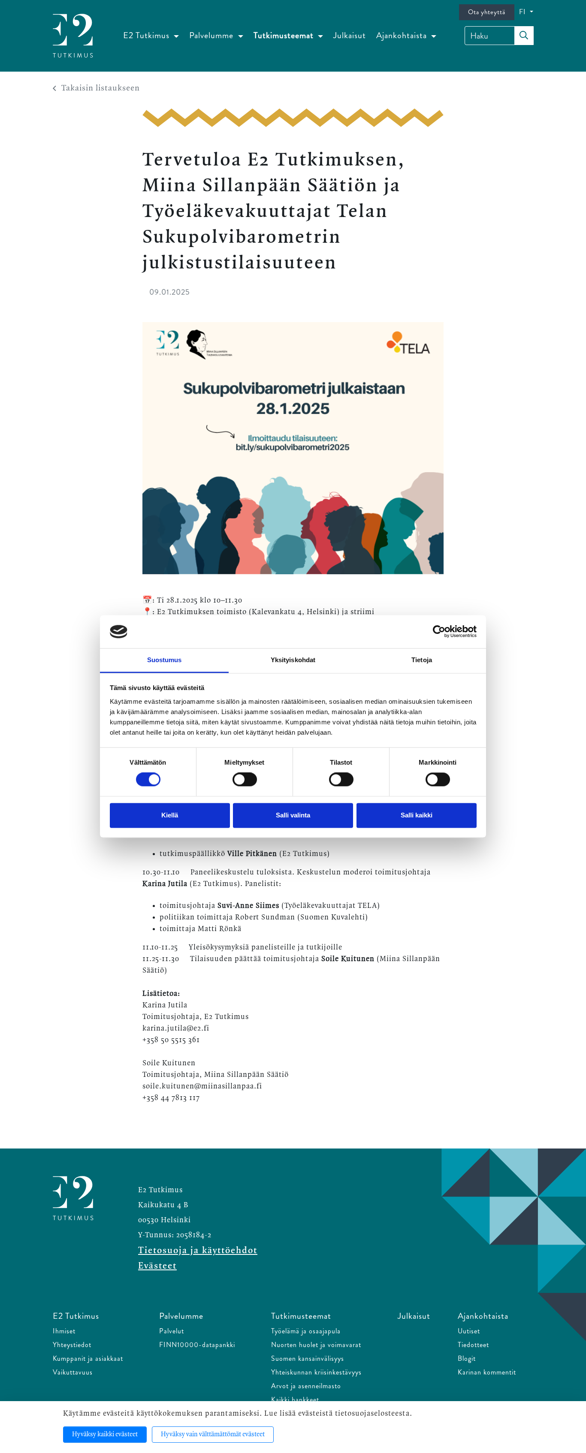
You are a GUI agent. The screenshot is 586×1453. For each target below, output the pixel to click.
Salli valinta (293, 815)
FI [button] (523, 12)
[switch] (245, 780)
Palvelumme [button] (212, 35)
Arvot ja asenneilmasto (306, 1386)
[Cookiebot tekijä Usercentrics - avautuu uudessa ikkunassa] (439, 631)
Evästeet (157, 1266)
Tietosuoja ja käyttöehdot (197, 1250)
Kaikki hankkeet (295, 1400)
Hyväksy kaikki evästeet (105, 1434)
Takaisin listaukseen (100, 88)
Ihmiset (64, 1331)
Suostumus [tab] (164, 659)
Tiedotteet (473, 1345)
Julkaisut (349, 35)
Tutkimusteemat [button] (285, 35)
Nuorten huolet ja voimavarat (316, 1345)
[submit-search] (523, 35)
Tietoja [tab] (421, 659)
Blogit (467, 1358)
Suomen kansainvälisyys (307, 1358)
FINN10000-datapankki (197, 1345)
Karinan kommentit (487, 1372)
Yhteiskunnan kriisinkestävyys (316, 1372)
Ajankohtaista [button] (402, 35)
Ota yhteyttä (486, 12)
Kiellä (169, 815)
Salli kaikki (416, 815)
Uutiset (469, 1331)
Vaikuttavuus (73, 1372)
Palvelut (171, 1331)
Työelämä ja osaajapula (306, 1331)
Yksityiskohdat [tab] (293, 659)
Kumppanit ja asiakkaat (88, 1358)
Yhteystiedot (72, 1345)
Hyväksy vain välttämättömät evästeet (213, 1434)
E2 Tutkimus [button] (147, 35)
